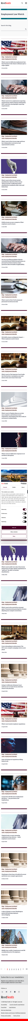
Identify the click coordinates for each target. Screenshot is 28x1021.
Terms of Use (16, 1015)
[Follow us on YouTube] (6, 992)
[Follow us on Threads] (19, 992)
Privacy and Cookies (6, 1015)
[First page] (1, 969)
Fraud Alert (4, 1007)
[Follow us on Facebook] (10, 992)
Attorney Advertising (6, 1010)
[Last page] (26, 969)
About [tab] (23, 487)
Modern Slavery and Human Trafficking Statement (13, 1013)
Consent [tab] (5, 487)
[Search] (22, 3)
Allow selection (14, 531)
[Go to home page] (6, 3)
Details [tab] (14, 487)
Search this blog (6, 25)
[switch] (25, 513)
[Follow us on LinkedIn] (2, 992)
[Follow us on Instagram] (15, 992)
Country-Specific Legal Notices (17, 1004)
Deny (14, 536)
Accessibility (4, 1004)
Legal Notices (12, 1007)
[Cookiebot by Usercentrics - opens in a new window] (21, 484)
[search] (26, 29)
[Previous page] (5, 969)
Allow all (14, 527)
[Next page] (23, 969)
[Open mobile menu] (26, 3)
